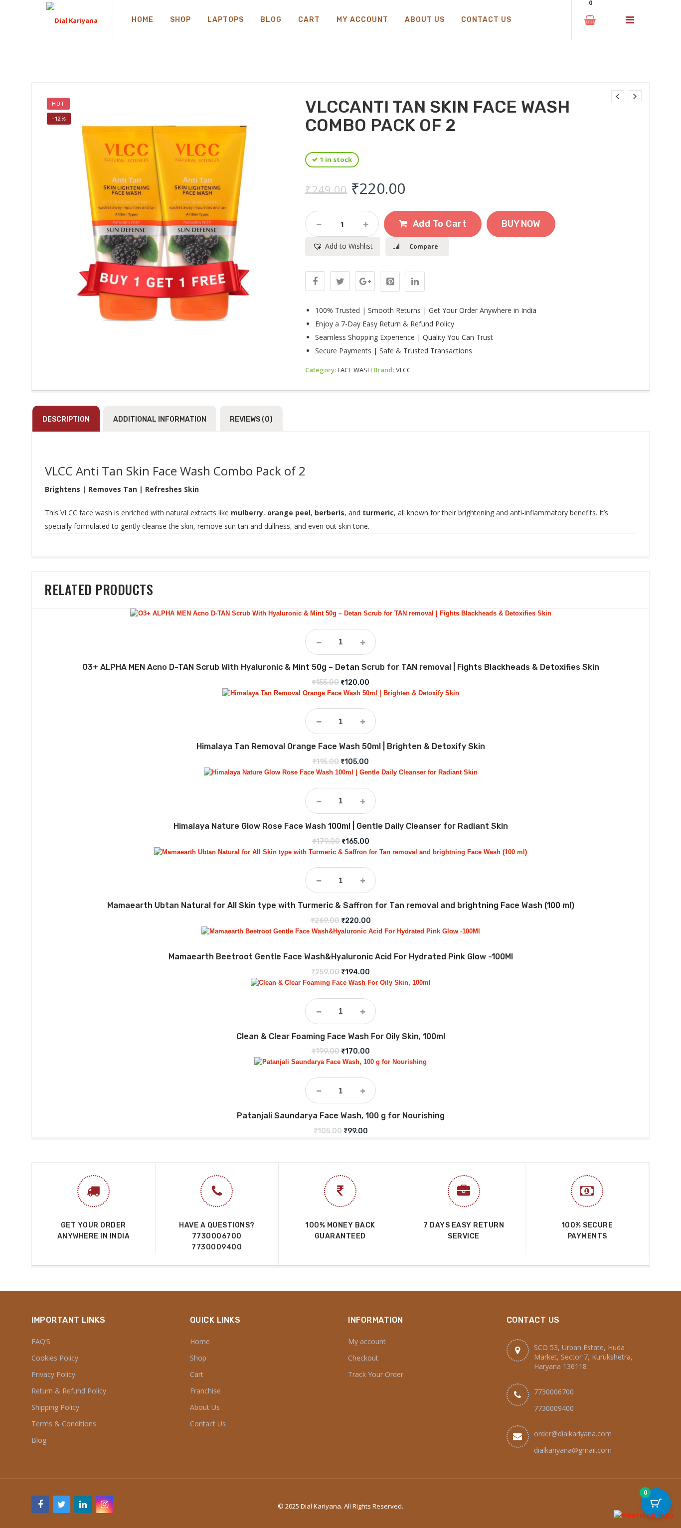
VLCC (403, 369)
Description (66, 419)
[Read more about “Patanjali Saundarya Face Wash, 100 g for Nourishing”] (340, 1057)
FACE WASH (355, 369)
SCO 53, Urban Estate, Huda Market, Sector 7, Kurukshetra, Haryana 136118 (583, 1357)
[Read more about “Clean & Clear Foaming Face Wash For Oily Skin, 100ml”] (340, 978)
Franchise (205, 1390)
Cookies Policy (54, 1358)
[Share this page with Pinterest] (390, 282)
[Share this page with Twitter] (340, 281)
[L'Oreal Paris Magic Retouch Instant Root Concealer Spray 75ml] (617, 96)
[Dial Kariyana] (72, 20)
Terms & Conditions (63, 1423)
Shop (198, 1358)
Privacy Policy (53, 1374)
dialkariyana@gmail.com (573, 1450)
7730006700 (217, 1236)
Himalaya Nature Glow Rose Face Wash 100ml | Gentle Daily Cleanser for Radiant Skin (340, 826)
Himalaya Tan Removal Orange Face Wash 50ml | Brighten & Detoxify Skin (340, 746)
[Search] (552, 20)
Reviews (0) (251, 419)
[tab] (66, 419)
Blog (38, 1440)
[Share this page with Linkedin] (415, 282)
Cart (196, 1374)
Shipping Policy (55, 1407)
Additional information (159, 419)
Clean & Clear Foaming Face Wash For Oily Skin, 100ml (340, 1036)
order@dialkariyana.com (573, 1433)
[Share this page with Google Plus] (365, 281)
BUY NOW (521, 223)
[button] (342, 246)
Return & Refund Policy (68, 1390)
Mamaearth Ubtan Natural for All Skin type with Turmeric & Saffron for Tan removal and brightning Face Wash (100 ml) (340, 905)
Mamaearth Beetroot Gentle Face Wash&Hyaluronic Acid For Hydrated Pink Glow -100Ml (341, 956)
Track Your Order (375, 1374)
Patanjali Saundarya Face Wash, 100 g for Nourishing (341, 1115)
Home (200, 1341)
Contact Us (208, 1423)
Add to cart (440, 223)
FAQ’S (40, 1341)
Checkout (363, 1358)
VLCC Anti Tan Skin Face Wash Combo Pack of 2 (175, 470)
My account (367, 1341)
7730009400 (216, 1247)
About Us (205, 1407)
